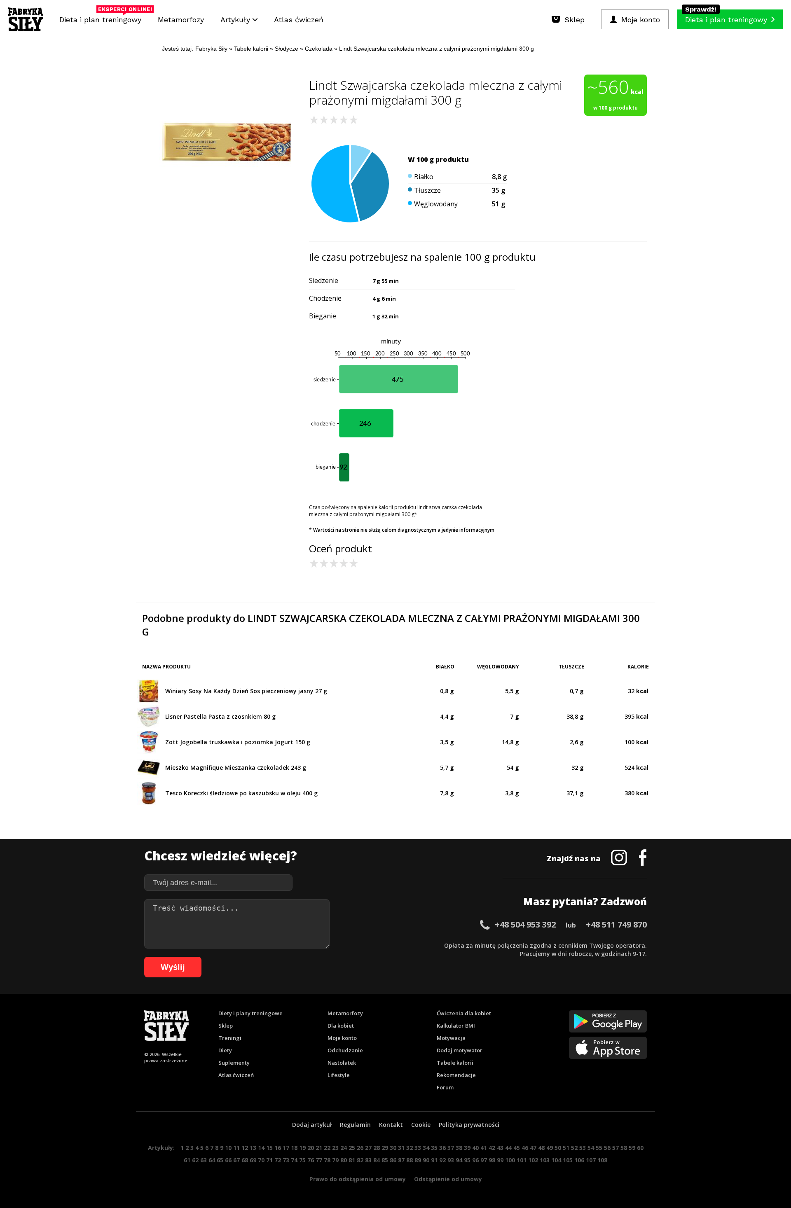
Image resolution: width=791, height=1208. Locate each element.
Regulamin (355, 1125)
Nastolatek (342, 1062)
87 (401, 1160)
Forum (445, 1087)
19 (302, 1148)
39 (467, 1148)
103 (545, 1160)
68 (244, 1160)
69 (253, 1160)
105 (568, 1160)
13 (253, 1148)
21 (319, 1148)
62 (195, 1160)
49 (549, 1148)
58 (623, 1148)
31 (401, 1148)
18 (294, 1148)
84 (376, 1160)
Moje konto (342, 1038)
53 (582, 1148)
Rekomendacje (456, 1075)
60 (640, 1148)
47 (533, 1148)
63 (203, 1160)
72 (277, 1160)
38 (459, 1148)
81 (352, 1160)
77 (319, 1160)
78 (327, 1160)
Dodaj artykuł (312, 1125)
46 (525, 1148)
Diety (225, 1050)
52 (574, 1148)
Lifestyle (339, 1075)
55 (599, 1148)
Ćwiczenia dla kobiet (464, 1013)
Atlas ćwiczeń (298, 19)
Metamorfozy (181, 19)
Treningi (229, 1038)
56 (607, 1148)
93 (450, 1160)
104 (556, 1160)
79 (335, 1160)
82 (360, 1160)
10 (228, 1148)
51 (566, 1148)
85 (384, 1160)
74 (294, 1160)
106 (579, 1160)
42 (492, 1148)
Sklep (225, 1025)
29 (384, 1148)
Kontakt (391, 1125)
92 (442, 1160)
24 (343, 1148)
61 (187, 1160)
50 (558, 1148)
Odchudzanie (345, 1050)
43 (500, 1148)
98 (492, 1160)
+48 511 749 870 (616, 924)
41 (483, 1148)
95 (467, 1160)
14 (261, 1148)
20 (310, 1148)
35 (434, 1148)
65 (220, 1160)
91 (434, 1160)
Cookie (421, 1125)
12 (244, 1148)
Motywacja (451, 1038)
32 (409, 1148)
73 (286, 1160)
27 (368, 1148)
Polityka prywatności (469, 1125)
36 (442, 1148)
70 (261, 1160)
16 (277, 1148)
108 (602, 1160)
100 (510, 1160)
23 (335, 1148)
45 (516, 1148)
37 (450, 1148)
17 (286, 1148)
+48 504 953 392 (525, 924)
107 (591, 1160)
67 (236, 1160)
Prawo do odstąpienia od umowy (357, 1179)
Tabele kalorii (455, 1062)
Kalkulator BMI (456, 1025)
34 (426, 1148)
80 (343, 1160)
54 (590, 1148)
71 (269, 1160)
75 (302, 1160)
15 (269, 1148)
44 (508, 1148)
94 (459, 1160)
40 (475, 1148)
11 (236, 1148)
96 (475, 1160)
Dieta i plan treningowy (102, 17)
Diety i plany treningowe (250, 1013)
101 (522, 1160)
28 (376, 1148)
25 (352, 1148)
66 (228, 1160)
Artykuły (236, 19)
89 (417, 1160)
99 (500, 1160)
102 (533, 1160)
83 (368, 1160)
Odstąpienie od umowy (448, 1179)
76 (310, 1160)
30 (393, 1148)
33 (417, 1148)
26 (360, 1148)
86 (393, 1160)
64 (211, 1160)
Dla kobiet (341, 1025)
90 (426, 1160)
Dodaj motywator (459, 1050)
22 (327, 1148)
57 (615, 1148)
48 (541, 1148)
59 (632, 1148)
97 (483, 1160)
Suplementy (234, 1062)
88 (409, 1160)
